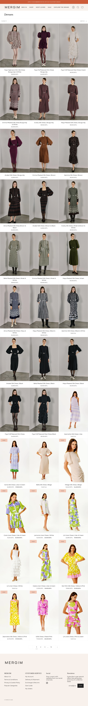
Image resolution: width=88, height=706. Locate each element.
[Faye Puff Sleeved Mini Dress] (14, 410)
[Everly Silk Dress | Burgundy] (44, 98)
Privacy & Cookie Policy (12, 682)
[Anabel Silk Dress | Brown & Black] (44, 201)
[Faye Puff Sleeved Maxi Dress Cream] (73, 46)
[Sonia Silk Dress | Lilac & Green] (14, 460)
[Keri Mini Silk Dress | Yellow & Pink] (73, 562)
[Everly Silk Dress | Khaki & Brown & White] (73, 201)
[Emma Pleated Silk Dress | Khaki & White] (44, 254)
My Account (29, 676)
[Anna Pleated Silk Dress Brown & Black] (14, 201)
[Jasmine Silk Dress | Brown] (73, 151)
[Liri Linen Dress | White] (14, 562)
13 (51, 647)
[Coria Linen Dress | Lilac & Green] (14, 511)
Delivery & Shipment (32, 679)
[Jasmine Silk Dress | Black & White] (73, 306)
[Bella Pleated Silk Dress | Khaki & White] (14, 254)
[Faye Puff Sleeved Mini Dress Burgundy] (44, 46)
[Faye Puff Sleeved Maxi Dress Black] (44, 410)
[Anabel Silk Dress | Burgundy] (14, 151)
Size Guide (28, 685)
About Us (7, 676)
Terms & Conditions (11, 679)
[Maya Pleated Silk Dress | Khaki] (73, 254)
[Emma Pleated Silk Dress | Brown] (44, 151)
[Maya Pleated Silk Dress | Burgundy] (73, 98)
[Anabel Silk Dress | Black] (14, 359)
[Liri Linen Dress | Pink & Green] (73, 612)
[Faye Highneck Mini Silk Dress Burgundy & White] (14, 46)
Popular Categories (10, 685)
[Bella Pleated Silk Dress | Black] (44, 359)
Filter (3, 21)
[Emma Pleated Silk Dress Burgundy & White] (14, 98)
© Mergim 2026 (8, 699)
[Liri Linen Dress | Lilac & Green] (73, 511)
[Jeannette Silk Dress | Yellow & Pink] (14, 612)
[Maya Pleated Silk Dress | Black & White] (44, 306)
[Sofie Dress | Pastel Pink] (44, 612)
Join (80, 685)
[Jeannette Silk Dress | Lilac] (73, 410)
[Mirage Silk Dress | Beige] (73, 460)
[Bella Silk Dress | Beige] (44, 460)
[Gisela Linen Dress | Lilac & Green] (44, 562)
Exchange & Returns (32, 682)
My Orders (28, 688)
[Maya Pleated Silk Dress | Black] (73, 359)
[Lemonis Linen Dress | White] (44, 511)
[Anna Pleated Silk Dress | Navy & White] (14, 306)
